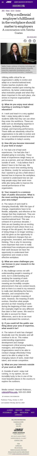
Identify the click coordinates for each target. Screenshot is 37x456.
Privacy (27, 410)
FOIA (18, 443)
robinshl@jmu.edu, (10, 392)
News (7, 11)
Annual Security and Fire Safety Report (18, 452)
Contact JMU (18, 440)
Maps (32, 412)
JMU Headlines (32, 37)
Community (18, 414)
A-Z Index (10, 410)
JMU (3, 11)
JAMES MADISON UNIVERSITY (20, 454)
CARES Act (18, 445)
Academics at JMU (18, 422)
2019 (12, 11)
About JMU (19, 424)
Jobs (15, 412)
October (18, 11)
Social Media (24, 412)
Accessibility (7, 412)
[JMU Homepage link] (18, 434)
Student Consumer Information (18, 450)
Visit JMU (18, 426)
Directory (18, 410)
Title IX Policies (18, 447)
